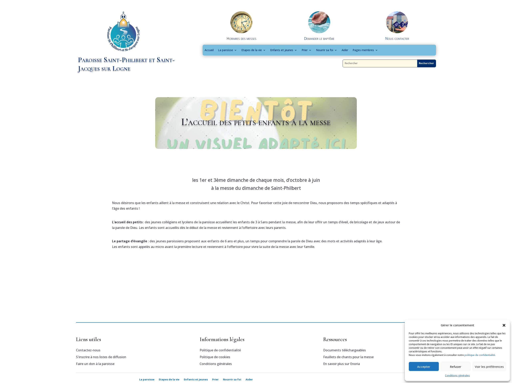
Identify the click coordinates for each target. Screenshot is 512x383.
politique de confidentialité (479, 355)
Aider (345, 50)
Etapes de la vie (251, 50)
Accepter (423, 367)
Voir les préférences (489, 367)
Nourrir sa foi (324, 50)
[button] (504, 325)
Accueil (209, 50)
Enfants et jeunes (281, 50)
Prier (305, 50)
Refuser (455, 367)
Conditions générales (457, 375)
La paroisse (225, 50)
